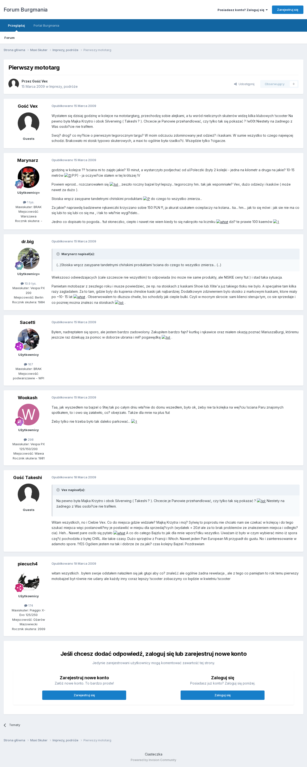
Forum (9, 38)
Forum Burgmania (26, 9)
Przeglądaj (16, 25)
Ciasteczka (153, 754)
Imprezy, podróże (63, 86)
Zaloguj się (222, 695)
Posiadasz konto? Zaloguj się (242, 10)
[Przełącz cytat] (58, 254)
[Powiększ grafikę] (67, 175)
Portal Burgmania (46, 25)
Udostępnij (245, 84)
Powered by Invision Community (153, 760)
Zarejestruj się (287, 10)
